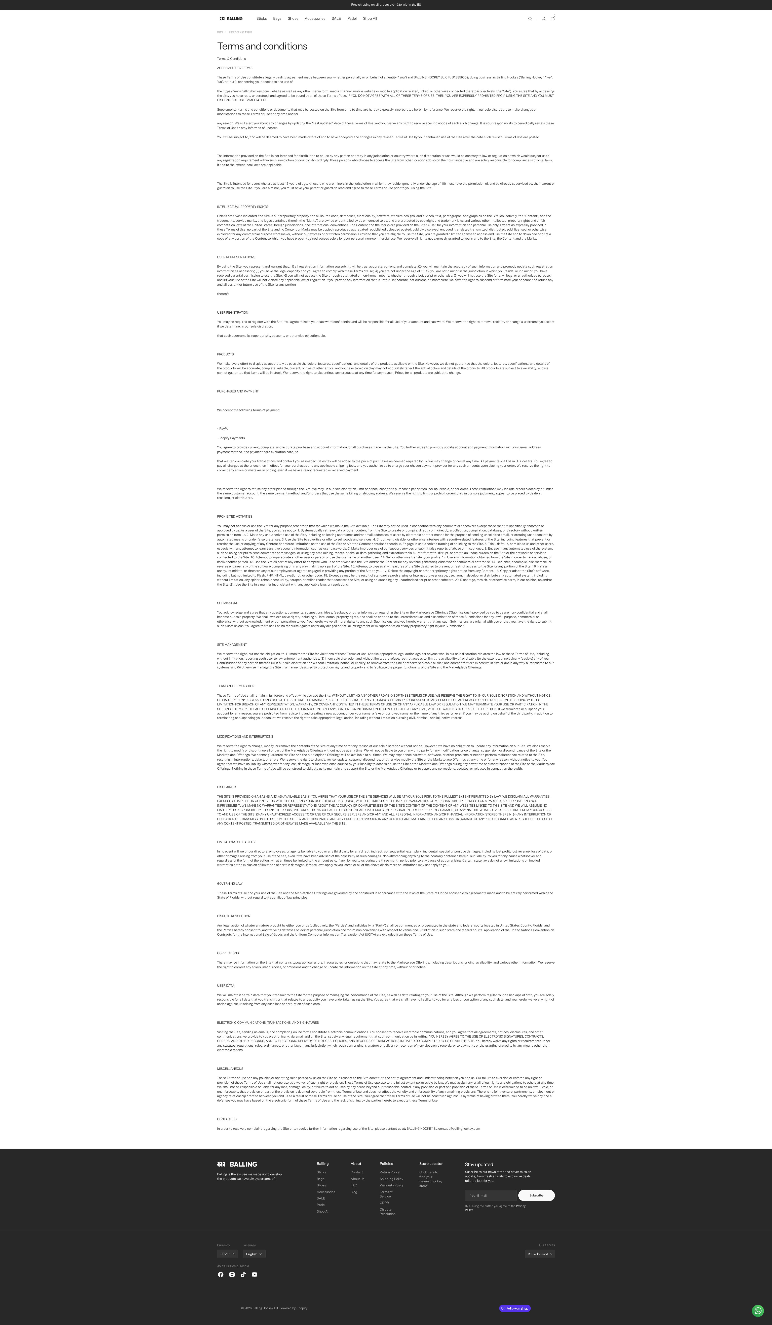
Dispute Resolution (388, 1211)
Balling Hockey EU (265, 1308)
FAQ (354, 1185)
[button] (530, 18)
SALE (321, 1198)
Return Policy (390, 1172)
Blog (354, 1192)
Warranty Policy (391, 1185)
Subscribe (537, 1195)
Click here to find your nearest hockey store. (430, 1179)
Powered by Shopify (293, 1308)
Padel (321, 1205)
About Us (357, 1179)
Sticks (321, 1172)
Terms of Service (386, 1194)
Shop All (323, 1211)
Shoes (321, 1185)
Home (220, 32)
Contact (357, 1172)
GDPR (384, 1203)
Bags (320, 1179)
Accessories (326, 1192)
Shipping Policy (391, 1179)
